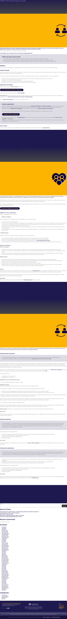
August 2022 (4, 578)
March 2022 (4, 583)
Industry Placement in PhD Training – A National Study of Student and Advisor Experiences (19, 511)
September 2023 (5, 562)
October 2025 (5, 535)
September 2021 (5, 587)
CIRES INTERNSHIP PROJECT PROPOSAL (12, 89)
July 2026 (4, 527)
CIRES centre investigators (16, 108)
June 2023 (4, 566)
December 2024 (5, 545)
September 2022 (5, 577)
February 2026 (5, 530)
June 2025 (4, 540)
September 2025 (5, 536)
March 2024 (4, 555)
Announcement (5, 596)
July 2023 (4, 565)
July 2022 (4, 580)
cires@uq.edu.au (21, 117)
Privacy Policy (48, 617)
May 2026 (4, 529)
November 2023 (5, 560)
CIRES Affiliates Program (10, 149)
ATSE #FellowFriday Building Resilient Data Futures (11, 516)
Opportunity (4, 597)
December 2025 (5, 533)
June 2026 (4, 528)
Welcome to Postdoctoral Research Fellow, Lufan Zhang (12, 515)
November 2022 (5, 575)
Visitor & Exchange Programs (12, 301)
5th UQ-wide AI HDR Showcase (6, 514)
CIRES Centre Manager (8, 99)
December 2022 (5, 573)
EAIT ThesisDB (21, 93)
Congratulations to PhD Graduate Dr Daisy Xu (10, 512)
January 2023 (5, 572)
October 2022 (5, 576)
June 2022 (4, 581)
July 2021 (4, 590)
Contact (43, 617)
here (46, 370)
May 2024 (4, 553)
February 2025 (5, 543)
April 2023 (4, 569)
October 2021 (4, 586)
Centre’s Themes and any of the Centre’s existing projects (20, 96)
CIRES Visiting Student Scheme (43, 240)
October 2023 (5, 561)
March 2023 (4, 570)
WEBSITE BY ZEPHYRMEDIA (56, 617)
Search (1, 503)
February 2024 (5, 556)
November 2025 (5, 534)
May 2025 (4, 541)
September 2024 (5, 549)
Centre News (4, 595)
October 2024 (5, 548)
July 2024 (4, 551)
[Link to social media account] (7, 608)
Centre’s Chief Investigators (34, 442)
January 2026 (5, 532)
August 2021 (4, 588)
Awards (3, 598)
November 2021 (5, 585)
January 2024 (5, 557)
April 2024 (4, 554)
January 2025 (5, 544)
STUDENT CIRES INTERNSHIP (11, 114)
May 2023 (4, 567)
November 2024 (5, 546)
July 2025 (4, 539)
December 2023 (5, 559)
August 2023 (4, 564)
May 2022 (4, 582)
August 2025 (4, 538)
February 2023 (5, 571)
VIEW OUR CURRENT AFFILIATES (10, 208)
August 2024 (4, 550)
